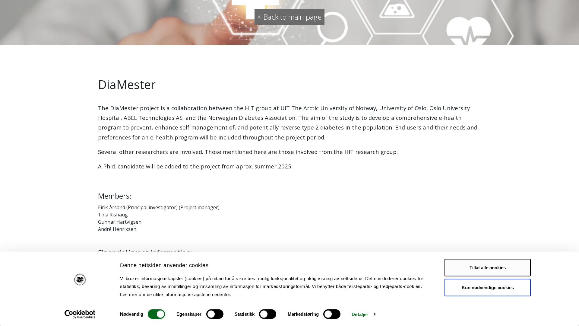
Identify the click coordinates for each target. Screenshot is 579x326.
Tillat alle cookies (488, 267)
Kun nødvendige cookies (488, 287)
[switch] (214, 314)
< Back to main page (289, 17)
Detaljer (360, 314)
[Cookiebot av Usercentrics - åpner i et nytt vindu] (80, 314)
